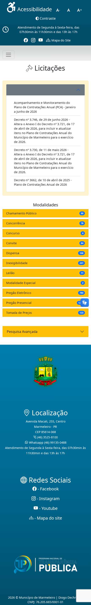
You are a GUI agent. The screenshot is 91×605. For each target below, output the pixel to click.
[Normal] (68, 10)
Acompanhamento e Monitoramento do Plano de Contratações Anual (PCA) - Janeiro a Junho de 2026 (45, 107)
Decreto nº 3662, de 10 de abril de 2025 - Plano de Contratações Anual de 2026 (43, 182)
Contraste (47, 18)
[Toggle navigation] (8, 55)
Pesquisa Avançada (22, 331)
